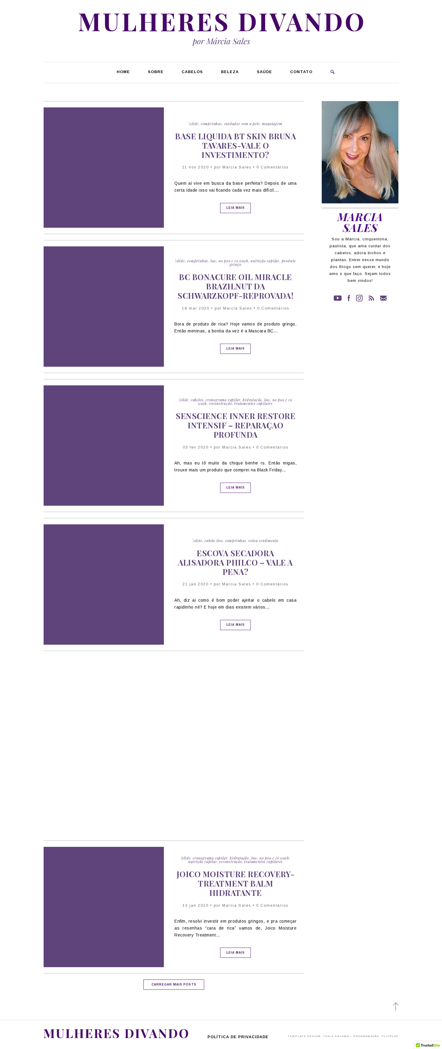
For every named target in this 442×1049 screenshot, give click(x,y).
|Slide (193, 123)
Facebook (349, 298)
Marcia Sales (237, 167)
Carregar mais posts (174, 984)
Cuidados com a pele (242, 123)
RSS (371, 298)
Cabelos (192, 72)
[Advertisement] (174, 708)
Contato (301, 72)
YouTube (338, 298)
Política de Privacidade (238, 1037)
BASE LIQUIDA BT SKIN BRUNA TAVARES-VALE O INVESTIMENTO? (235, 145)
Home (123, 72)
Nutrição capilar (264, 260)
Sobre (156, 72)
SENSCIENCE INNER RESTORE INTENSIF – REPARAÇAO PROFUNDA (235, 425)
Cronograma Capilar (223, 399)
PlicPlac (390, 1036)
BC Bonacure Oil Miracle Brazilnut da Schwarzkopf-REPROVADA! (235, 286)
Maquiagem (272, 123)
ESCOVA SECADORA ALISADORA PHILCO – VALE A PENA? (235, 562)
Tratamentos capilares (253, 403)
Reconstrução (220, 403)
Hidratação (252, 399)
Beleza (230, 72)
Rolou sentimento (263, 540)
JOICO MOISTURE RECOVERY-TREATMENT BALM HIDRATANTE (235, 883)
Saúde (264, 72)
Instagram (359, 298)
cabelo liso (213, 540)
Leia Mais (235, 207)
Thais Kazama (336, 1036)
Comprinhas (211, 123)
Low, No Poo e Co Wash (229, 260)
